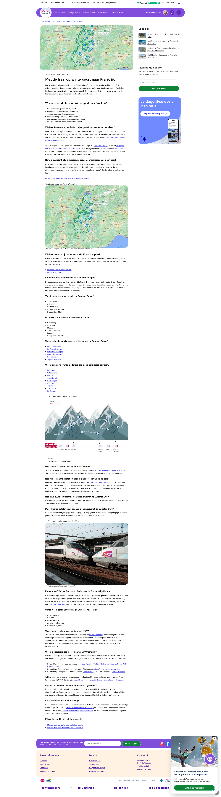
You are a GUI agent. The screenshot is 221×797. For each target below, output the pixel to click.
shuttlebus (107, 482)
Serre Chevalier (118, 672)
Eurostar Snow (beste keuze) (59, 270)
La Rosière (57, 148)
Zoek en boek (60, 12)
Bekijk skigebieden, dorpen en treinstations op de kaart (67, 178)
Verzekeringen (94, 761)
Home (42, 21)
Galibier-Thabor (99, 664)
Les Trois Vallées (101, 146)
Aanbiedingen (89, 12)
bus (63, 604)
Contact (43, 761)
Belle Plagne (52, 380)
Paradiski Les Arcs (54, 354)
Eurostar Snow (121, 148)
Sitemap (152, 780)
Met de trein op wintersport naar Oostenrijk (65, 728)
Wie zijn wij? (45, 764)
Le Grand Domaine (54, 349)
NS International (101, 470)
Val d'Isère (51, 388)
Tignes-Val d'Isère (54, 359)
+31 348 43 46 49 (144, 769)
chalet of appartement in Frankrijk (80, 708)
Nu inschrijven (159, 88)
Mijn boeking (94, 764)
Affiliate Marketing (47, 771)
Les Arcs (48, 148)
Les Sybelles (87, 664)
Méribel (50, 375)
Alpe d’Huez (109, 137)
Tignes (50, 386)
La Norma (119, 664)
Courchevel (52, 378)
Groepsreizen (117, 12)
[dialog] (194, 765)
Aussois (58, 666)
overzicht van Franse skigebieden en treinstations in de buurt (97, 680)
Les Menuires (52, 370)
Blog (48, 21)
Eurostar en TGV (54, 272)
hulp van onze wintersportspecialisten (77, 710)
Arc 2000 (51, 383)
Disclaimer (136, 780)
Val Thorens (52, 373)
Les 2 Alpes (120, 137)
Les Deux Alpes (113, 669)
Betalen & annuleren (97, 771)
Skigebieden (74, 12)
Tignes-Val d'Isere (72, 148)
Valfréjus (110, 664)
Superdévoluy (88, 672)
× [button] (214, 738)
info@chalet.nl (143, 766)
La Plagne (120, 146)
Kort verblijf (103, 12)
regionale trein (96, 482)
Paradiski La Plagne (55, 352)
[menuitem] (43, 21)
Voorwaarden (124, 780)
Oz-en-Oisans (51, 140)
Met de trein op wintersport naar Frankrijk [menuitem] (67, 21)
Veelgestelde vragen (97, 768)
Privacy (145, 780)
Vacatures (44, 768)
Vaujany (63, 140)
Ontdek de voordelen (194, 788)
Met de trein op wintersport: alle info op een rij (66, 725)
